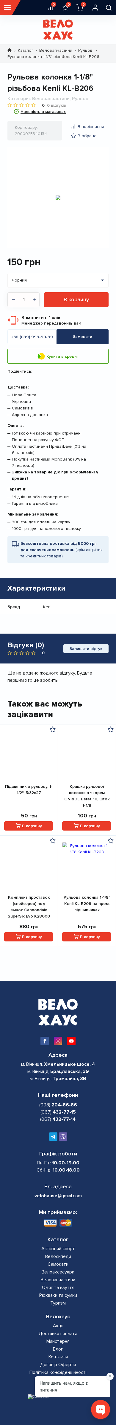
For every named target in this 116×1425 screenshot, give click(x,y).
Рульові (85, 50)
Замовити (82, 336)
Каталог (25, 50)
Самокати (58, 1264)
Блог (58, 1349)
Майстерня (58, 1341)
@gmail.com (58, 1196)
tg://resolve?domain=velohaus (53, 1136)
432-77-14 (58, 1119)
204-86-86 (58, 1105)
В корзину (76, 299)
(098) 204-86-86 (63, 1136)
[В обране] (53, 729)
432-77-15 (58, 1112)
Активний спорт (58, 1249)
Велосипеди (58, 1256)
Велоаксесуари (58, 1272)
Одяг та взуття (58, 1288)
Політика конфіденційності (58, 1372)
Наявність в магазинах (43, 111)
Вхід (95, 7)
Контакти (58, 1357)
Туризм (58, 1303)
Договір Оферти (58, 1365)
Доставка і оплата (58, 1334)
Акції (58, 1326)
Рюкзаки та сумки (58, 1295)
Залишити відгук (86, 648)
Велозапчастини (55, 50)
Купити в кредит (62, 356)
